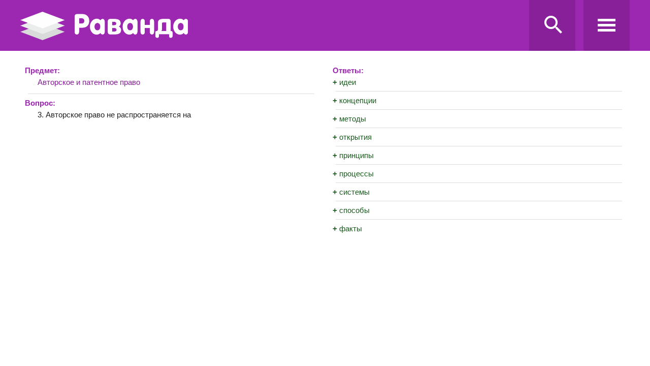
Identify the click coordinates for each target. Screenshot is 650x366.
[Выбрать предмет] (606, 25)
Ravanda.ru (271, 26)
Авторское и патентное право (89, 82)
